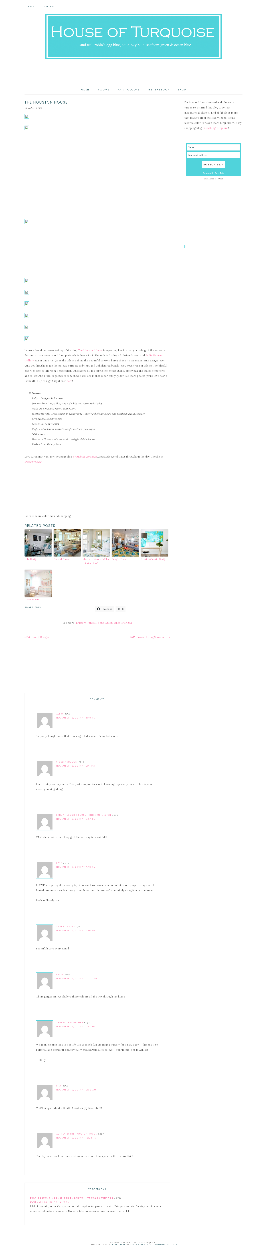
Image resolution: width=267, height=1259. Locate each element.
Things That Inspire (69, 1022)
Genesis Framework (141, 1244)
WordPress (161, 1244)
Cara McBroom (62, 559)
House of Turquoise (133, 36)
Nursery (81, 622)
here (69, 381)
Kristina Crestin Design (153, 559)
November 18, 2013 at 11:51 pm (75, 1026)
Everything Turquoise (85, 456)
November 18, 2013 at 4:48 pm (76, 717)
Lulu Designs (32, 559)
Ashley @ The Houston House (76, 1133)
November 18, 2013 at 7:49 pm (76, 867)
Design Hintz (119, 559)
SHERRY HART (64, 926)
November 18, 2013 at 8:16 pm (76, 930)
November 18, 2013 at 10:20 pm (76, 978)
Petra (60, 974)
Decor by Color (33, 461)
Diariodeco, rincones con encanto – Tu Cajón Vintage (71, 1197)
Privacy (220, 179)
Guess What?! (32, 599)
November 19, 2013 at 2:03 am (76, 1089)
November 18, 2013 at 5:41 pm (75, 765)
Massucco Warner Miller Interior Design (96, 561)
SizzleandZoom (67, 761)
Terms (211, 179)
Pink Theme (119, 1244)
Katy (59, 863)
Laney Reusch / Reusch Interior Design (83, 814)
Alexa (60, 713)
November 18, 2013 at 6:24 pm (76, 818)
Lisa (59, 1085)
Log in (173, 1244)
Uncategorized (123, 622)
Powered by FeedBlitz (213, 173)
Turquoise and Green (100, 622)
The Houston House (90, 350)
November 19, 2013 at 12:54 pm (76, 1137)
